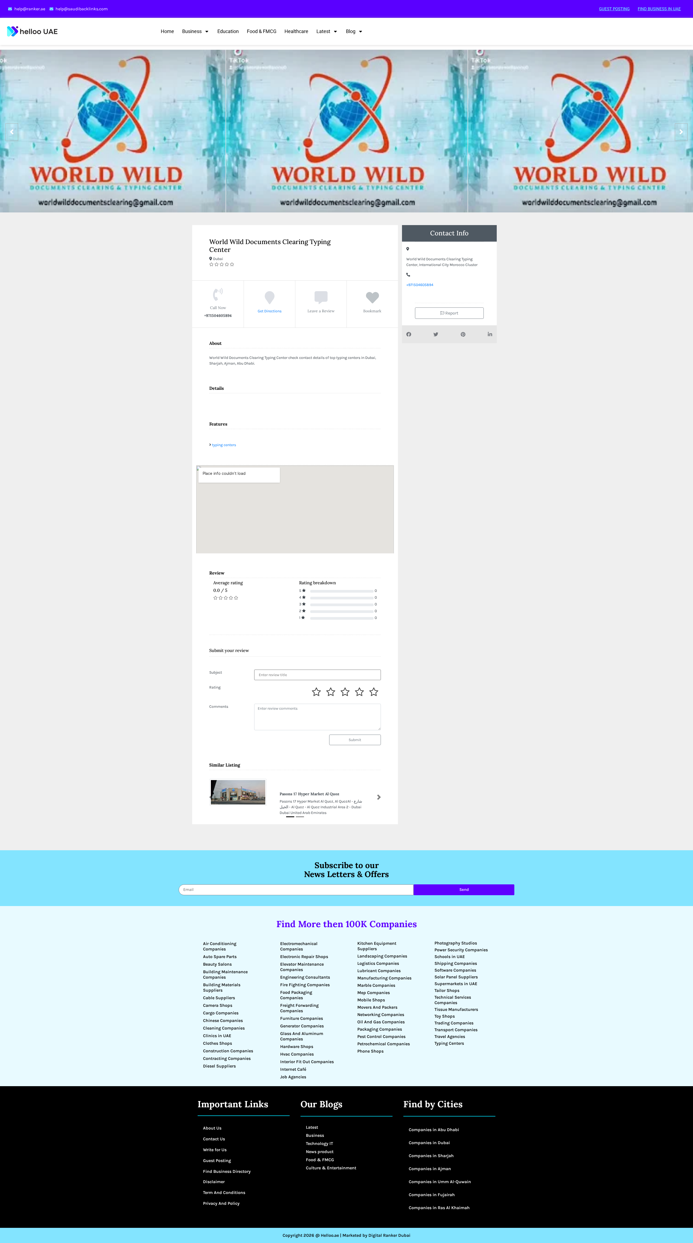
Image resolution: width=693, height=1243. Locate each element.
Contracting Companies (227, 1058)
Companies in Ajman (430, 1168)
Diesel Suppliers (219, 1066)
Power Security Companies (461, 949)
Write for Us (215, 1149)
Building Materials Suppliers (221, 987)
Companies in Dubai (429, 1142)
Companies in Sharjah (431, 1155)
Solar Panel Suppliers (456, 976)
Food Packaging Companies (296, 995)
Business (192, 31)
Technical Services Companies (452, 1000)
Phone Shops (370, 1051)
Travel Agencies (449, 1036)
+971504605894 (419, 285)
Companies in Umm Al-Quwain (440, 1181)
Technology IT (319, 1143)
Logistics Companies (378, 963)
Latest (323, 31)
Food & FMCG (261, 31)
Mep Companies (373, 992)
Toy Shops (444, 1016)
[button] (211, 797)
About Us (212, 1128)
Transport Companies (456, 1029)
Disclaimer (214, 1181)
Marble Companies (376, 985)
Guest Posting (614, 9)
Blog (350, 31)
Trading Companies (453, 1022)
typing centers (224, 445)
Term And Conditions (224, 1192)
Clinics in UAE (217, 1035)
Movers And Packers (377, 1007)
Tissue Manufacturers (456, 1009)
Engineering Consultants (305, 977)
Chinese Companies (223, 1020)
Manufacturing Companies (384, 978)
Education (228, 31)
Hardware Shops (296, 1046)
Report (451, 313)
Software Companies (455, 970)
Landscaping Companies (382, 956)
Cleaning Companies (224, 1028)
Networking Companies (380, 1014)
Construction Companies (228, 1050)
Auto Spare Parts (220, 956)
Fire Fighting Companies (305, 984)
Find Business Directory (227, 1171)
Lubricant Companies (379, 970)
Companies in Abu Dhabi (434, 1129)
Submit (355, 740)
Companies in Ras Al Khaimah (439, 1207)
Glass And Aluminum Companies (301, 1036)
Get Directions (270, 311)
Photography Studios (455, 943)
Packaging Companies (379, 1029)
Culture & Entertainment (331, 1167)
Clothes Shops (217, 1043)
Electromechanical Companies (299, 946)
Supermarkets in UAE (455, 983)
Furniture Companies (301, 1018)
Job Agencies (293, 1076)
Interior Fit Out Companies (307, 1061)
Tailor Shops (446, 990)
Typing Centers (449, 1043)
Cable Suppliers (219, 997)
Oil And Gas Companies (381, 1021)
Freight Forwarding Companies (299, 1008)
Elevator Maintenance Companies (302, 967)
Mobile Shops (371, 999)
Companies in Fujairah (432, 1194)
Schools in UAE (449, 956)
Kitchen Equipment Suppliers (376, 946)
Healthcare (296, 31)
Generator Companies (302, 1025)
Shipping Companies (455, 963)
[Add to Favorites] (372, 301)
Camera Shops (217, 1005)
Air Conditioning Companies (219, 946)
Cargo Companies (220, 1012)
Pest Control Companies (381, 1036)
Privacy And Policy (221, 1203)
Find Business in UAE (659, 9)
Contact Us (214, 1138)
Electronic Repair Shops (304, 956)
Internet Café (293, 1069)
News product (320, 1151)
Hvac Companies (297, 1054)
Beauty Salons (217, 964)
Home (167, 31)
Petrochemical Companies (383, 1043)
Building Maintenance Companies (225, 974)
